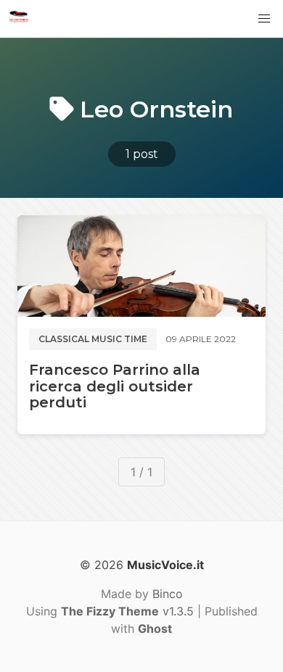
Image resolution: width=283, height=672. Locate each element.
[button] (264, 19)
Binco (167, 593)
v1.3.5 (127, 611)
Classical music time (92, 338)
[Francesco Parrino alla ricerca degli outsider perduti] (141, 266)
